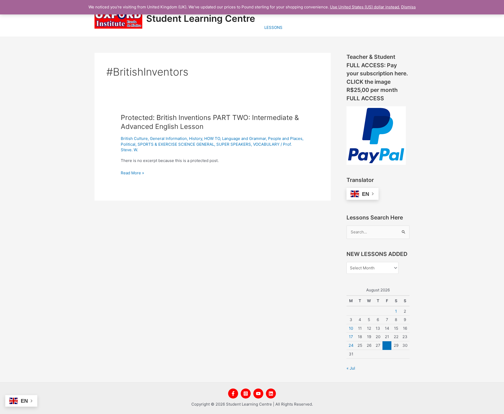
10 (351, 328)
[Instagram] (246, 394)
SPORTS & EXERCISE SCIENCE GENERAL (176, 144)
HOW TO (212, 138)
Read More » (132, 173)
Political (128, 144)
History (195, 138)
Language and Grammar (244, 138)
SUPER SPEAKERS (233, 144)
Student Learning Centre (200, 18)
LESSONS (273, 27)
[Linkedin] (271, 394)
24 (351, 345)
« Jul (350, 368)
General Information (168, 138)
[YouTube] (258, 394)
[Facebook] (233, 394)
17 (351, 336)
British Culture (134, 138)
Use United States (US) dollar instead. (365, 6)
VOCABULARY (266, 144)
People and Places (285, 138)
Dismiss (408, 6)
